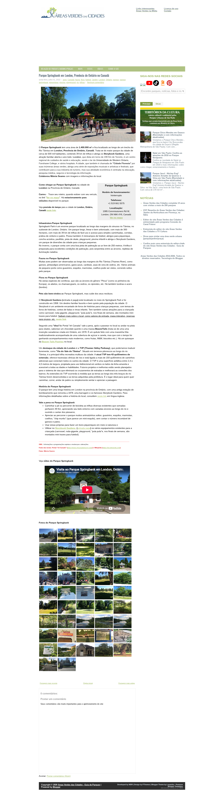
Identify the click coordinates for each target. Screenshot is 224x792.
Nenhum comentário (95, 82)
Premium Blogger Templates (175, 785)
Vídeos (100, 68)
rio (78, 82)
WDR (131, 784)
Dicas (158, 104)
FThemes (146, 784)
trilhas (82, 82)
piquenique (54, 82)
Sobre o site (113, 68)
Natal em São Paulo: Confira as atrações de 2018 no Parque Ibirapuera (167, 155)
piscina (62, 82)
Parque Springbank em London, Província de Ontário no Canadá (74, 75)
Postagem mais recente (48, 683)
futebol (88, 80)
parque (116, 80)
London (102, 80)
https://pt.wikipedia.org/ (111, 448)
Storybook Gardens (65, 428)
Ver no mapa (52, 197)
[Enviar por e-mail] (40, 676)
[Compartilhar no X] (46, 676)
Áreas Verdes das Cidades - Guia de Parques (79, 785)
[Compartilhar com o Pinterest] (51, 676)
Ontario (109, 80)
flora (83, 80)
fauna (77, 80)
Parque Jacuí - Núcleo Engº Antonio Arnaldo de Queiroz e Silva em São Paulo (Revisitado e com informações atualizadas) (168, 176)
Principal (146, 104)
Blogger (179, 258)
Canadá (71, 80)
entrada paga (83, 428)
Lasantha (170, 784)
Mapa (80, 68)
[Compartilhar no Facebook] (48, 676)
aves (65, 80)
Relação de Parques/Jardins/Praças (57, 68)
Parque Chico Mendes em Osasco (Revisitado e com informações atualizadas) (169, 134)
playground (71, 82)
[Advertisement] (112, 43)
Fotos (89, 68)
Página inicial (88, 683)
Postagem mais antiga (126, 683)
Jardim (95, 80)
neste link (51, 210)
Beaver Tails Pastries (53, 341)
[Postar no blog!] (43, 676)
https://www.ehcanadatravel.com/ (79, 448)
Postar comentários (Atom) (59, 776)
